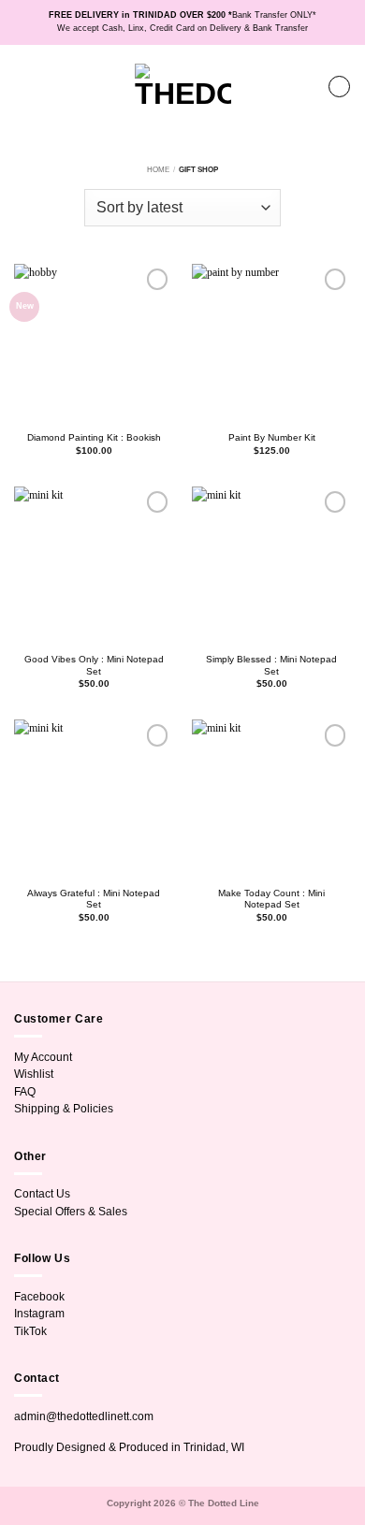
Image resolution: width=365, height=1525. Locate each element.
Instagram (39, 1313)
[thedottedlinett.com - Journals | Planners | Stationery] (183, 86)
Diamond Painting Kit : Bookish (94, 437)
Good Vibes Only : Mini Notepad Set (94, 665)
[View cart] (339, 86)
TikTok (30, 1331)
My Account (43, 1057)
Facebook (39, 1296)
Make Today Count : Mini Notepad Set (271, 899)
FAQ (25, 1091)
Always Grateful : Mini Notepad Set (93, 899)
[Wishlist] (305, 87)
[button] (22, 86)
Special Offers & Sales (70, 1211)
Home (158, 170)
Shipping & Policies (63, 1108)
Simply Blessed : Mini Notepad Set (271, 665)
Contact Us (42, 1193)
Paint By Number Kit (271, 437)
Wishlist (33, 1074)
